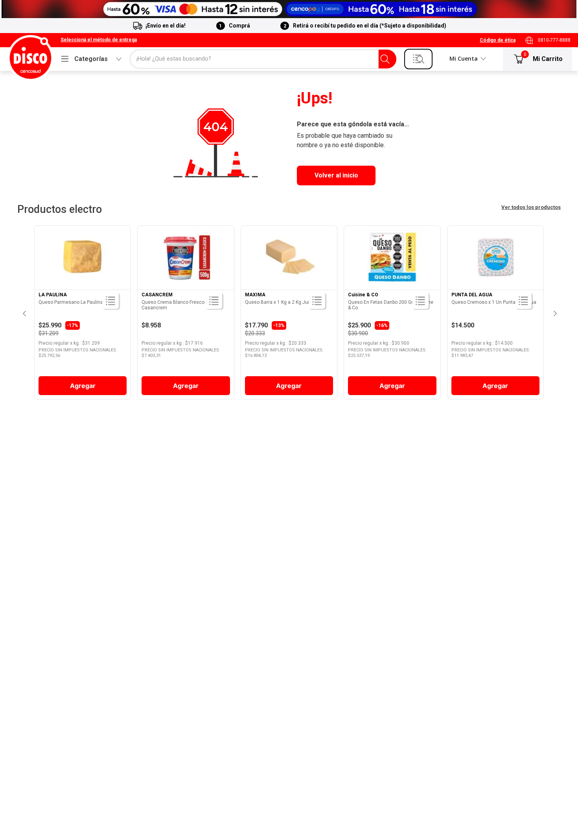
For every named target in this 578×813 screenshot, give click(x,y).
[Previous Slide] (23, 312)
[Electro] (289, 9)
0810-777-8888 (554, 40)
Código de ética (497, 40)
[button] (99, 40)
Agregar (83, 386)
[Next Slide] (554, 312)
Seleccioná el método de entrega (99, 39)
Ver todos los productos (531, 207)
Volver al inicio (336, 175)
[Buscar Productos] (385, 59)
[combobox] (263, 59)
